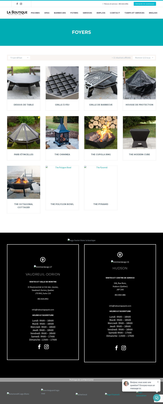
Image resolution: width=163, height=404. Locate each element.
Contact (115, 13)
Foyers (74, 13)
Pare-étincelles (23, 154)
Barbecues (60, 13)
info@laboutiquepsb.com (43, 309)
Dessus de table (24, 105)
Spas (46, 13)
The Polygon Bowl (62, 204)
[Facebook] (17, 4)
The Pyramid (100, 204)
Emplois (101, 13)
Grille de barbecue (100, 105)
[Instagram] (21, 4)
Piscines (35, 13)
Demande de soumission (144, 4)
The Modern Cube (139, 154)
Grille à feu (62, 105)
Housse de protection (139, 105)
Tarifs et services (134, 13)
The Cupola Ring (101, 154)
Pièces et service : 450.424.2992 (116, 4)
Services (87, 13)
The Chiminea (62, 154)
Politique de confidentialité (81, 379)
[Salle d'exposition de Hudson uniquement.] (25, 4)
